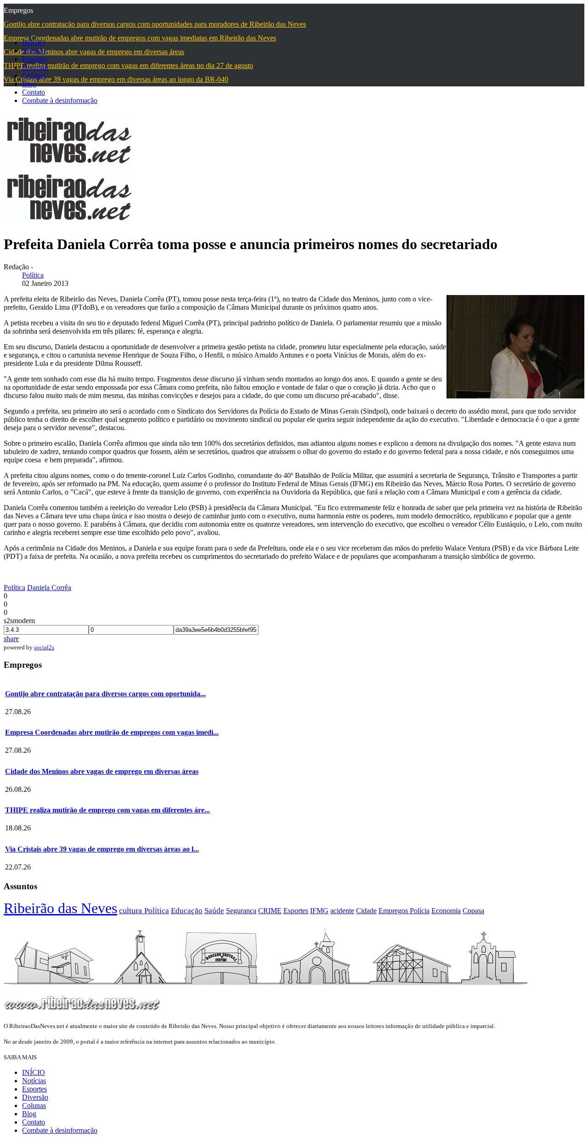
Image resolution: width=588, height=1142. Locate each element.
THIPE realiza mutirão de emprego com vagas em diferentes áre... (107, 810)
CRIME (270, 910)
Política (33, 275)
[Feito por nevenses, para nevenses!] (68, 165)
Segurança (241, 910)
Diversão (35, 67)
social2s (44, 647)
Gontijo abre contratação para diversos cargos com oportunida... (105, 694)
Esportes (34, 59)
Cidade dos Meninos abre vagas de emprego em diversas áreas (101, 771)
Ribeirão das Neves (60, 908)
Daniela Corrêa (49, 587)
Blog (29, 84)
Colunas (34, 76)
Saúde (214, 910)
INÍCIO (33, 42)
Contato (33, 92)
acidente (342, 911)
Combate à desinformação (59, 100)
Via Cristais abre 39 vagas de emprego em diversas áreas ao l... (102, 849)
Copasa (473, 911)
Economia (446, 911)
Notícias (34, 51)
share (11, 638)
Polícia (420, 911)
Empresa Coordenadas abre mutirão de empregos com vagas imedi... (112, 732)
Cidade (366, 911)
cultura (131, 910)
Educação (187, 910)
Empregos (394, 911)
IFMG (319, 911)
